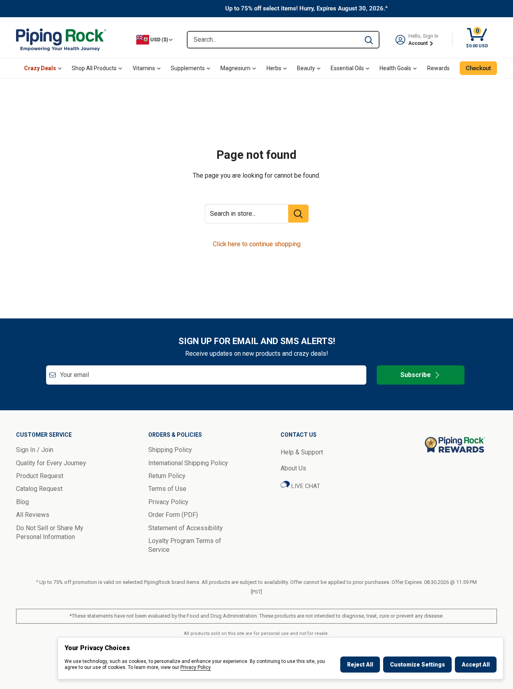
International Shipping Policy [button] (188, 463)
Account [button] (418, 43)
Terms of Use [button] (167, 488)
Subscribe (415, 375)
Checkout (478, 68)
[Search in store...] (298, 214)
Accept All (476, 664)
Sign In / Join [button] (34, 450)
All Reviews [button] (32, 515)
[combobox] (273, 40)
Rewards (438, 68)
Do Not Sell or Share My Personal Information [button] (49, 532)
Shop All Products (94, 68)
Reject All (360, 664)
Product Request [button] (39, 476)
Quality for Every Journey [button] (51, 463)
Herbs (274, 68)
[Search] (369, 40)
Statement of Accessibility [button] (185, 528)
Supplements (188, 68)
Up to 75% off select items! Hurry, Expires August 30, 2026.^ (306, 8)
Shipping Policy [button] (170, 450)
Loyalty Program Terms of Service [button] (184, 545)
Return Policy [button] (167, 476)
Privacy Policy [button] (168, 502)
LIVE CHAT (305, 486)
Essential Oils (347, 68)
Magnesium (235, 68)
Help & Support (302, 452)
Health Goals (395, 68)
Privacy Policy (195, 667)
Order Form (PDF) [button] (173, 515)
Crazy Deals (40, 68)
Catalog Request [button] (39, 488)
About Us (293, 468)
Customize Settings (417, 664)
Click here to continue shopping (257, 244)
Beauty (306, 68)
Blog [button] (22, 502)
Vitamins (144, 68)
